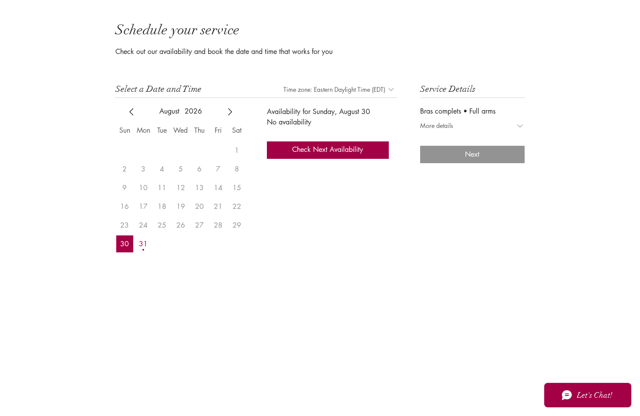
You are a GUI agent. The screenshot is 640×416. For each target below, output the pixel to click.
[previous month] (131, 112)
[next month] (230, 112)
